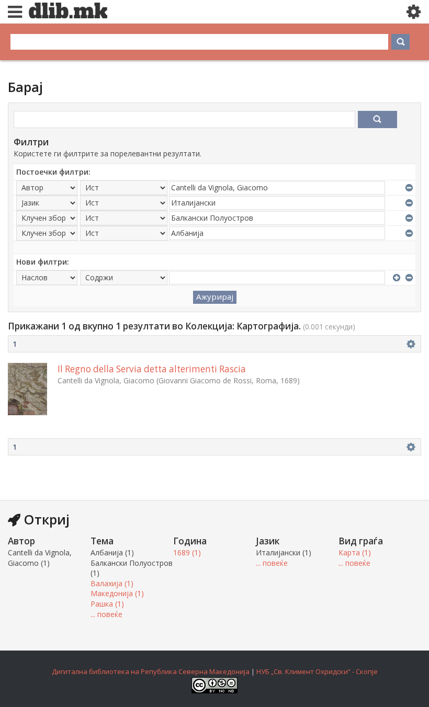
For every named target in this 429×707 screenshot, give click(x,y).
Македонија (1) (117, 593)
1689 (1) (187, 552)
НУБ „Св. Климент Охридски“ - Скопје (317, 671)
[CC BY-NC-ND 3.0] (214, 690)
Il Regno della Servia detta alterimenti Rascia (152, 369)
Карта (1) (354, 552)
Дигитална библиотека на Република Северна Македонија (151, 671)
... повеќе (106, 614)
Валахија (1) (112, 583)
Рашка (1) (107, 604)
